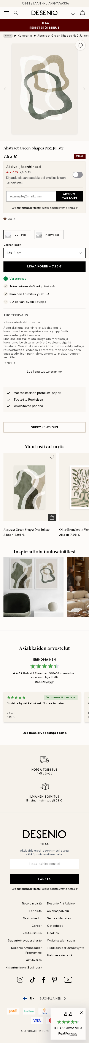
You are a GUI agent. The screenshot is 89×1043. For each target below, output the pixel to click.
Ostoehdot (55, 926)
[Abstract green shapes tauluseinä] (33, 587)
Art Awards (34, 960)
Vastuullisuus (32, 933)
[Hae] (16, 13)
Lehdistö (35, 911)
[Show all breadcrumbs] (8, 36)
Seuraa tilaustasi (59, 918)
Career (37, 926)
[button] (68, 1024)
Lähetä (44, 879)
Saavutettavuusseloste (25, 940)
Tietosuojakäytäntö (29, 207)
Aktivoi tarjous (69, 196)
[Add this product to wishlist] (80, 45)
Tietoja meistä (32, 903)
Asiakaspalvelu (58, 911)
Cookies (53, 933)
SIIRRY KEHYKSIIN (44, 427)
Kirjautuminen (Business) (24, 967)
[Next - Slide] (83, 88)
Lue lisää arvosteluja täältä (44, 733)
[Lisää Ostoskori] (52, 517)
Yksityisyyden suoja (61, 940)
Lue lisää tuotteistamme (44, 371)
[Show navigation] (6, 13)
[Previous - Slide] (5, 88)
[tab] (15, 139)
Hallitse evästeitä (59, 955)
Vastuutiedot (32, 918)
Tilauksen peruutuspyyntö (65, 948)
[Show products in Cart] (82, 13)
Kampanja (25, 35)
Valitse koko (12, 245)
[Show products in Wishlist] (73, 13)
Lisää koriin (44, 266)
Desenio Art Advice (61, 903)
